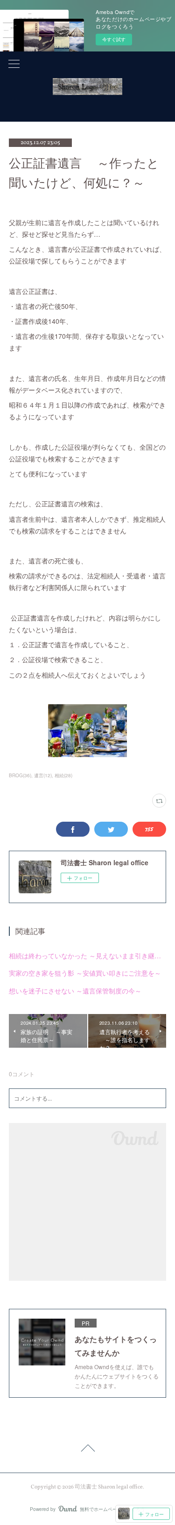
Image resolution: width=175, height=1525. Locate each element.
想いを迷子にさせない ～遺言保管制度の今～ (75, 990)
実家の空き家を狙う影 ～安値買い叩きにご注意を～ (85, 973)
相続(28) (63, 775)
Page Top (87, 1450)
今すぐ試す (114, 39)
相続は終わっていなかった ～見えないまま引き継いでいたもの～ (88, 955)
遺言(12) (43, 775)
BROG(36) (20, 775)
